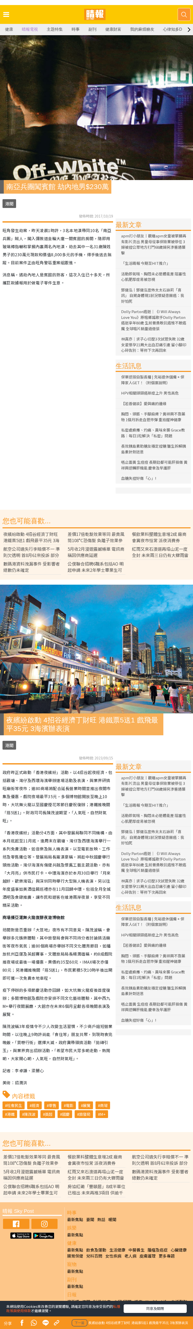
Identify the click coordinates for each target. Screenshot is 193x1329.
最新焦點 (75, 1219)
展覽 (86, 1105)
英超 (49, 1114)
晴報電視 (30, 29)
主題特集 (55, 29)
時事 (76, 29)
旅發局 (84, 1114)
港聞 (9, 203)
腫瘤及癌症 (158, 1250)
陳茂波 (29, 1114)
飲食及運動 (96, 1250)
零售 (52, 1105)
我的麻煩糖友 (142, 29)
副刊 (92, 29)
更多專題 (167, 1256)
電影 (69, 1105)
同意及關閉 (155, 1308)
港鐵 (11, 1114)
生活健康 (117, 1250)
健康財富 (113, 29)
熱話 (101, 1219)
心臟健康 (179, 1250)
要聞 (90, 1219)
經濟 (35, 1105)
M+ (103, 1114)
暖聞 (112, 1219)
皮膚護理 (147, 1256)
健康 (9, 29)
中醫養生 (136, 1250)
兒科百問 (94, 1256)
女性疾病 (113, 1256)
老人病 (130, 1256)
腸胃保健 (75, 1256)
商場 (104, 1105)
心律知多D (172, 29)
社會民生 (14, 1105)
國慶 (66, 1114)
